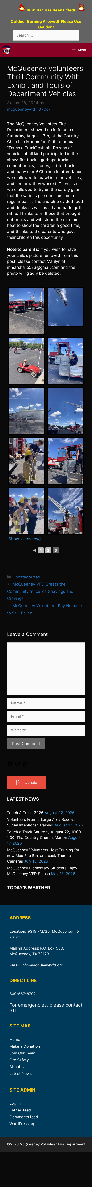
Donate (31, 782)
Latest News (20, 1073)
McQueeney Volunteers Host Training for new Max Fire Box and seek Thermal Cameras (43, 856)
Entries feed (20, 1110)
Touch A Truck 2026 (25, 812)
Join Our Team (22, 1053)
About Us (17, 1066)
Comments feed (23, 1117)
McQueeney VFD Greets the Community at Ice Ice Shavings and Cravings (40, 591)
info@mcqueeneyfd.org (42, 965)
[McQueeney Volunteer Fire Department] (6, 50)
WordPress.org (22, 1123)
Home (14, 1039)
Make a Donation (24, 1046)
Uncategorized (26, 577)
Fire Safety (19, 1060)
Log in (15, 1103)
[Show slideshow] (24, 538)
